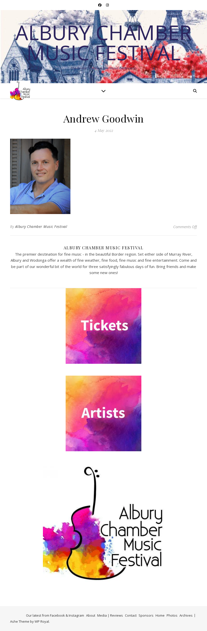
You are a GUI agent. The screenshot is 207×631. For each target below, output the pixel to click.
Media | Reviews (110, 615)
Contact (131, 615)
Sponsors (146, 615)
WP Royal (42, 621)
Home (160, 615)
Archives (186, 615)
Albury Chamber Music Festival (103, 42)
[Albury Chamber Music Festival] (20, 91)
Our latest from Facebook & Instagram (55, 615)
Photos (172, 615)
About (90, 615)
